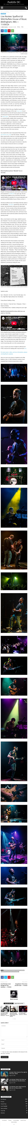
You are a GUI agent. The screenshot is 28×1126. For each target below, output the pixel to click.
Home (2, 11)
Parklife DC (11, 193)
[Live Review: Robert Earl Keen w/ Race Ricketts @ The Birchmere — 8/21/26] (5, 1009)
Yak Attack (11, 204)
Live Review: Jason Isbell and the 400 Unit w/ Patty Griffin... (17, 1087)
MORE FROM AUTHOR (19, 1003)
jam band (13, 970)
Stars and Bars (4, 1108)
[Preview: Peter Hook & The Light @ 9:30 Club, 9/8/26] (4, 1074)
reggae (18, 970)
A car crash (19, 111)
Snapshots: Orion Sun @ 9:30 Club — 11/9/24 (21, 984)
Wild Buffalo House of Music (13, 971)
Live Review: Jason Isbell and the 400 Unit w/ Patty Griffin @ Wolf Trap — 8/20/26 (14, 1014)
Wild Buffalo (3, 971)
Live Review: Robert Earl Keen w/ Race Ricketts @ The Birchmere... (17, 1080)
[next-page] (15, 1019)
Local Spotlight (4, 1106)
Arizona (5, 970)
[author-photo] (14, 994)
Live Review (6, 11)
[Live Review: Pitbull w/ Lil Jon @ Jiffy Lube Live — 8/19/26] (23, 1009)
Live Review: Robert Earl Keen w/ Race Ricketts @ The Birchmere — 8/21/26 (5, 1014)
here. (25, 348)
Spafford (22, 970)
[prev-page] (13, 1019)
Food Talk (3, 1110)
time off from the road (6, 134)
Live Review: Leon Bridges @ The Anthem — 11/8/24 (6, 985)
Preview (2, 1101)
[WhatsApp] (12, 30)
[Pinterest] (9, 30)
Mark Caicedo (5, 27)
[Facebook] (2, 30)
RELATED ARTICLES (8, 1003)
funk (10, 970)
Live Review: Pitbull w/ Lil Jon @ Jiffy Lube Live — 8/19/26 (23, 1013)
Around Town (3, 1103)
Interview (3, 1113)
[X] (5, 30)
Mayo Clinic (5, 116)
